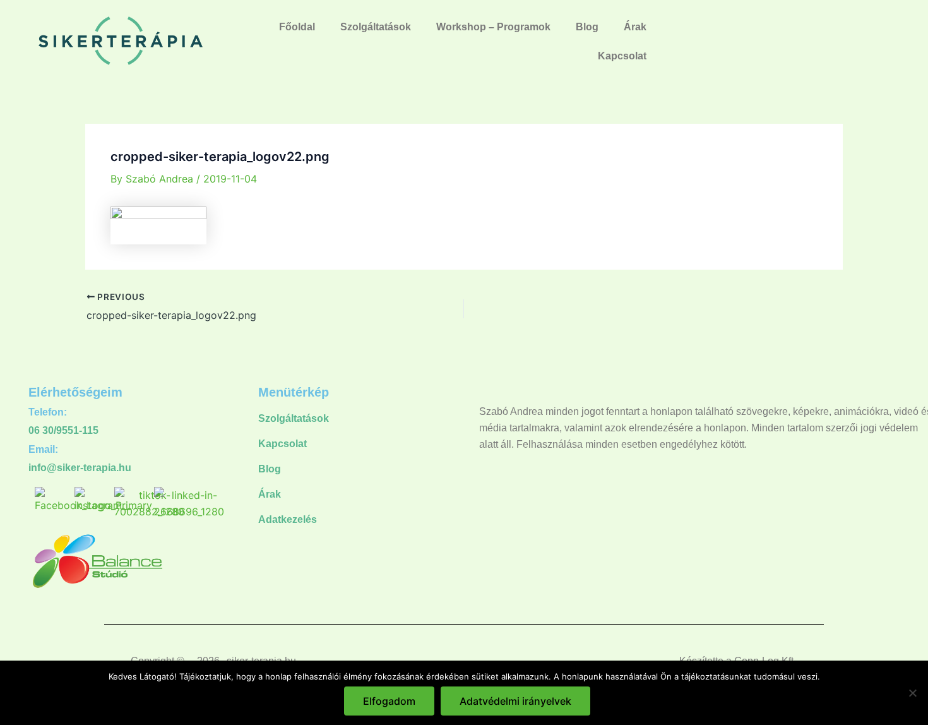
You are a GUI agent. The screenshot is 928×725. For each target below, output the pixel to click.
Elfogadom (389, 701)
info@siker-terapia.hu (79, 467)
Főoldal (297, 26)
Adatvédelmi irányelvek (515, 701)
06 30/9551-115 (63, 430)
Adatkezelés (287, 519)
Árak (635, 26)
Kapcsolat (622, 56)
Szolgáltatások (375, 26)
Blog (587, 26)
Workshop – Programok (493, 26)
